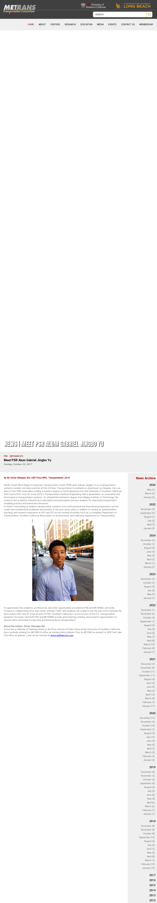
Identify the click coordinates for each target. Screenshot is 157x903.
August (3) (149, 586)
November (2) (148, 509)
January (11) (148, 706)
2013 (152, 895)
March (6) (150, 806)
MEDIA (100, 24)
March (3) (150, 493)
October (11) (148, 671)
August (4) (149, 679)
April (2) (151, 559)
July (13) (150, 737)
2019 (152, 767)
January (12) (148, 868)
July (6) (151, 791)
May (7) (151, 636)
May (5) (151, 744)
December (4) (148, 772)
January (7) (149, 652)
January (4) (149, 760)
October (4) (149, 617)
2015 (152, 885)
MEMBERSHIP (146, 24)
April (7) (151, 748)
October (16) (148, 725)
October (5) (149, 779)
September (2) (147, 513)
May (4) (151, 798)
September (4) (147, 783)
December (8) (148, 826)
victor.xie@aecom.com (61, 635)
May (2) (151, 555)
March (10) (149, 644)
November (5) (148, 721)
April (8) (151, 640)
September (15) (147, 837)
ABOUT (42, 24)
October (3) (149, 582)
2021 (152, 659)
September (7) (147, 729)
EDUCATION (86, 24)
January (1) (149, 598)
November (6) (148, 613)
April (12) (150, 694)
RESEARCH (70, 24)
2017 (152, 875)
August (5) (149, 733)
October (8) (149, 833)
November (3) (148, 540)
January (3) (149, 528)
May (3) (151, 594)
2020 (152, 713)
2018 (152, 821)
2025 (152, 504)
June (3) (150, 551)
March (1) (150, 563)
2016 (152, 880)
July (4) (151, 629)
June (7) (150, 848)
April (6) (151, 802)
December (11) (147, 718)
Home (31, 24)
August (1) (149, 516)
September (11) (147, 675)
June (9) (150, 687)
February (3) (149, 756)
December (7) (148, 664)
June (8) (150, 795)
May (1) (151, 489)
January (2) (149, 497)
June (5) (150, 741)
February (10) (148, 864)
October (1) (149, 544)
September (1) (147, 621)
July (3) (151, 520)
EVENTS (112, 24)
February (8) (149, 648)
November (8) (148, 667)
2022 (152, 605)
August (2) (149, 548)
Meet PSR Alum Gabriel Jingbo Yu (27, 460)
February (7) (149, 702)
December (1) (148, 610)
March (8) (150, 698)
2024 (152, 535)
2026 (152, 484)
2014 (152, 890)
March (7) (150, 860)
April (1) (151, 524)
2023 (152, 574)
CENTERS (55, 24)
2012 (152, 900)
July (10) (150, 683)
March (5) (150, 752)
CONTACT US (128, 24)
